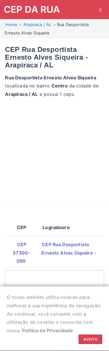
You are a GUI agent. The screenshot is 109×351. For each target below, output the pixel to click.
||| (100, 10)
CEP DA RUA (32, 9)
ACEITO (90, 339)
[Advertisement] (54, 152)
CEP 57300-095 (21, 253)
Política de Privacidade (47, 330)
